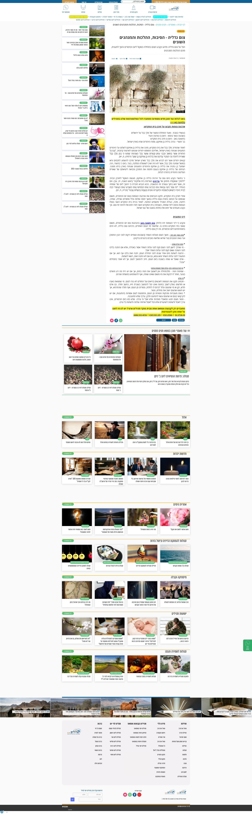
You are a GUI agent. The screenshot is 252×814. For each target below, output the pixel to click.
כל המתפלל (161, 745)
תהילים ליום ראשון (142, 20)
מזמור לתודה (107, 16)
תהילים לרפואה (170, 20)
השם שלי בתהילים (160, 16)
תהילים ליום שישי (115, 754)
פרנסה (100, 754)
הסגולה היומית (167, 315)
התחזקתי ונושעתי (159, 767)
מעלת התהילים (182, 776)
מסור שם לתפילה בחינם (78, 16)
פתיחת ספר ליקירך (176, 16)
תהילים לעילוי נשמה (143, 16)
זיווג (101, 759)
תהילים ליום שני (128, 20)
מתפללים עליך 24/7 (159, 750)
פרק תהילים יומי (180, 315)
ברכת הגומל (98, 741)
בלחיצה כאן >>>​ (177, 122)
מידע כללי (161, 723)
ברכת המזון (98, 745)
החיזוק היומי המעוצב (140, 315)
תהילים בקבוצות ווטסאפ (137, 723)
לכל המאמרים (67, 417)
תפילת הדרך (183, 732)
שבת (185, 763)
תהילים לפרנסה (157, 20)
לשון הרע (184, 772)
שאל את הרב (129, 16)
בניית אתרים (70, 809)
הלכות (185, 759)
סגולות (185, 750)
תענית (174, 320)
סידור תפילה (161, 763)
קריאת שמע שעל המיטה (179, 741)
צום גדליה (181, 320)
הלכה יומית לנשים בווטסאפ (138, 737)
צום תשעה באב (147, 223)
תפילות (184, 723)
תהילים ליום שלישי (113, 20)
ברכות (100, 723)
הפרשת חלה (98, 763)
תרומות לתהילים (69, 2)
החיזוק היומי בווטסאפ (139, 732)
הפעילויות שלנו (113, 2)
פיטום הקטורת (95, 16)
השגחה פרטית (161, 772)
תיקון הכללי (161, 759)
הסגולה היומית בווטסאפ (139, 741)
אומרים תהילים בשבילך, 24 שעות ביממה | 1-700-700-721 (171, 2)
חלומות (184, 754)
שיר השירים (161, 737)
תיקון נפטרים (161, 754)
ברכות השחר (98, 750)
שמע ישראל (183, 737)
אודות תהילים (99, 2)
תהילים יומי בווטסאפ (140, 728)
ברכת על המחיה (97, 737)
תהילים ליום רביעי (98, 20)
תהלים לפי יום (115, 723)
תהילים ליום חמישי (83, 20)
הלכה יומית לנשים (155, 315)
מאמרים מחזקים (160, 776)
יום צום (164, 320)
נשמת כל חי (118, 16)
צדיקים (156, 181)
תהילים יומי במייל (141, 745)
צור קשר (84, 2)
